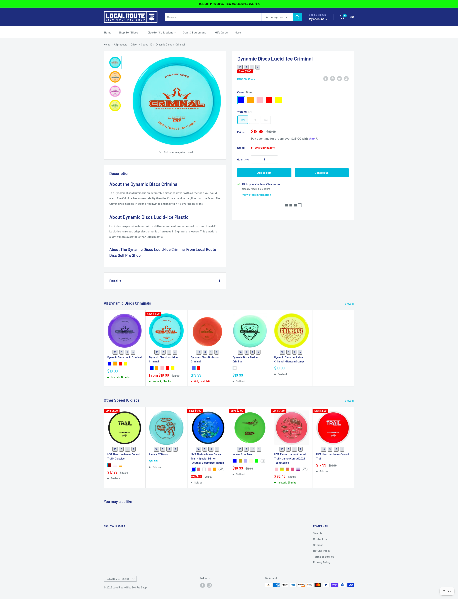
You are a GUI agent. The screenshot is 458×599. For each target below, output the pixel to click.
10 (240, 67)
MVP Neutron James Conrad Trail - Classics (123, 456)
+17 (221, 469)
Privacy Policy (321, 562)
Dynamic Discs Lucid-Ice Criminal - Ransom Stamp (289, 359)
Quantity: (243, 159)
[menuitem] (108, 32)
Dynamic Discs (164, 44)
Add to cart (264, 172)
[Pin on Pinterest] (332, 78)
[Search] (297, 17)
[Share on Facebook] (325, 78)
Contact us (321, 172)
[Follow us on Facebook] (202, 585)
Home (107, 44)
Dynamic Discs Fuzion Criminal (245, 359)
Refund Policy (321, 550)
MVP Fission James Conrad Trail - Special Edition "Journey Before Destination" (208, 458)
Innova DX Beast (158, 454)
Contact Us (320, 539)
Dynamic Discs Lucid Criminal (124, 357)
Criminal (180, 44)
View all (350, 303)
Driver (134, 44)
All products (120, 44)
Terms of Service (323, 556)
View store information (256, 194)
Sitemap (318, 545)
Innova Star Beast (243, 454)
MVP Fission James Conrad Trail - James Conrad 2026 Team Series (290, 458)
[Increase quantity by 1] (274, 159)
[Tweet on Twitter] (339, 78)
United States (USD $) (117, 578)
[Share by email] (346, 78)
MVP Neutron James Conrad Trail (332, 456)
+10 (263, 461)
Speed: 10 (146, 44)
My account (316, 19)
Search (317, 533)
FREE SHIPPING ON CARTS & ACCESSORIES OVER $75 (229, 3)
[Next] (354, 447)
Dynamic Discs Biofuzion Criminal (205, 359)
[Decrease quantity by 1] (255, 159)
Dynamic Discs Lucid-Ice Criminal (163, 359)
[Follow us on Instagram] (209, 585)
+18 (304, 469)
